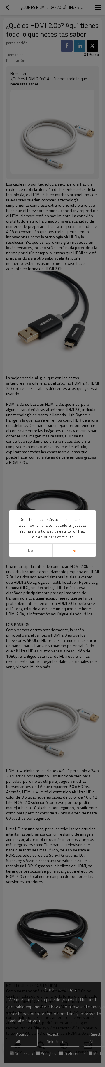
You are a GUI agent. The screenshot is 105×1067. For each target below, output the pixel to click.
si (74, 550)
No (30, 550)
